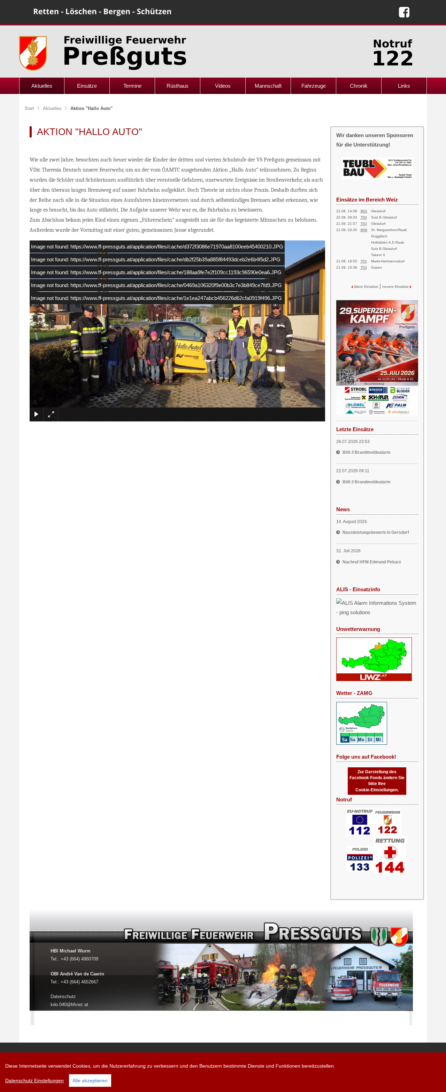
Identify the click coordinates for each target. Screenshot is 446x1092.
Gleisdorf (378, 211)
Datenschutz (63, 996)
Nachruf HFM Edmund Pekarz (372, 562)
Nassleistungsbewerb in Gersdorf (376, 532)
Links (404, 86)
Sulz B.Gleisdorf (384, 217)
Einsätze (87, 86)
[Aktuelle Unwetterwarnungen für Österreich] (374, 659)
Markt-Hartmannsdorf (388, 261)
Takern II (378, 255)
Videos (223, 86)
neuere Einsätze (396, 286)
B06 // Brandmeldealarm (367, 452)
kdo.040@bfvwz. (67, 1004)
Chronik (359, 86)
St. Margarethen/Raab (389, 230)
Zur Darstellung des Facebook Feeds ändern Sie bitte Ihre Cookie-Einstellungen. (377, 780)
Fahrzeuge (313, 86)
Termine (132, 86)
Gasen (376, 267)
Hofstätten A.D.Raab (387, 242)
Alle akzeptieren (90, 1080)
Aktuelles (41, 86)
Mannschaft (268, 86)
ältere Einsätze (365, 286)
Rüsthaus (178, 86)
